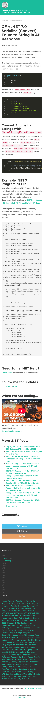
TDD (30, 667)
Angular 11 (30, 601)
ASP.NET (5, 613)
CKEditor (32, 621)
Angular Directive (27, 608)
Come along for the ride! (12, 431)
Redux (13, 662)
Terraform (6, 669)
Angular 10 (20, 601)
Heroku (5, 638)
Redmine (5, 662)
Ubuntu (33, 669)
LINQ (4, 645)
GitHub (23, 531)
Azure (10, 618)
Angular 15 (16, 603)
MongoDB (31, 647)
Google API (6, 635)
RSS (15, 386)
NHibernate (29, 652)
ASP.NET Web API (31, 613)
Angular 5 (15, 606)
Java (3, 642)
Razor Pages (27, 657)
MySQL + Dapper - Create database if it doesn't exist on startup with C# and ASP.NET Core (22, 466)
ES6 (19, 628)
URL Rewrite (7, 674)
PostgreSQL (16, 657)
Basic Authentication (23, 618)
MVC (17, 650)
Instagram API (8, 640)
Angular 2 (35, 603)
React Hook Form (9, 659)
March (6, 558)
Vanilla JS (27, 674)
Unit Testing (28, 672)
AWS (33, 616)
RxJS (4, 664)
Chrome (24, 621)
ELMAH (13, 628)
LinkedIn (33, 642)
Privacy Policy (22, 697)
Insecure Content (33, 638)
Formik (28, 630)
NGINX (12, 652)
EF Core (5, 628)
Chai (17, 621)
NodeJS (12, 655)
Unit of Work (16, 672)
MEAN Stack (18, 645)
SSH (24, 667)
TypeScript (23, 669)
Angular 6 (24, 606)
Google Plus (33, 635)
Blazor (35, 618)
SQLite (18, 667)
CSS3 (4, 623)
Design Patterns (8, 625)
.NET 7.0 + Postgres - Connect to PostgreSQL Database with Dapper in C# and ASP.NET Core (23, 487)
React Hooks (23, 659)
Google (12, 633)
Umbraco (5, 672)
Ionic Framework (22, 640)
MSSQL (10, 650)
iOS (32, 640)
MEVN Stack (7, 647)
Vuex (14, 676)
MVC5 (22, 650)
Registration (23, 662)
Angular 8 (6, 608)
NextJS (5, 652)
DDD (17, 623)
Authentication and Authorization (16, 616)
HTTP (18, 638)
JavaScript (11, 642)
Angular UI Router (9, 611)
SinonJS (11, 667)
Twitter (7, 386)
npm (19, 655)
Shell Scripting (31, 664)
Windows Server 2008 (11, 679)
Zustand (25, 679)
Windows (32, 676)
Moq (4, 650)
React (36, 657)
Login (9, 645)
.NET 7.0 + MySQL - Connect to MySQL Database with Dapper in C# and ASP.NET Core (23, 458)
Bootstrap (6, 621)
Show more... (11, 506)
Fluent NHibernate (16, 630)
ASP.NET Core (16, 613)
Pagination (27, 655)
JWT (26, 642)
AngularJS (22, 611)
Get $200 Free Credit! (33, 688)
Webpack (22, 676)
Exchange (26, 628)
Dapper (10, 623)
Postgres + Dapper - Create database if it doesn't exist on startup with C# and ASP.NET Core (23, 495)
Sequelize (20, 664)
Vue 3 (8, 676)
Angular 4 (6, 606)
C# (12, 621)
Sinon (4, 667)
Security (10, 664)
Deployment (26, 623)
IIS (23, 638)
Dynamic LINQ (30, 625)
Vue (3, 676)
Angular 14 (6, 603)
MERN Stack (30, 645)
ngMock (19, 652)
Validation (18, 674)
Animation (32, 611)
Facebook (36, 628)
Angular (11, 601)
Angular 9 (15, 608)
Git (33, 630)
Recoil (32, 659)
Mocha (16, 647)
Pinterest (5, 657)
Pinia (35, 655)
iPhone (38, 640)
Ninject (5, 655)
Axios (4, 618)
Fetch (4, 630)
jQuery (20, 642)
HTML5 (12, 638)
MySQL (30, 650)
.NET (36, 650)
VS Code (36, 674)
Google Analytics (23, 633)
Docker (20, 625)
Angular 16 (25, 603)
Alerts (4, 601)
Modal (23, 647)
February (7, 561)
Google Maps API (19, 635)
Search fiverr (7, 373)
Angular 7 (33, 606)
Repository (34, 662)
